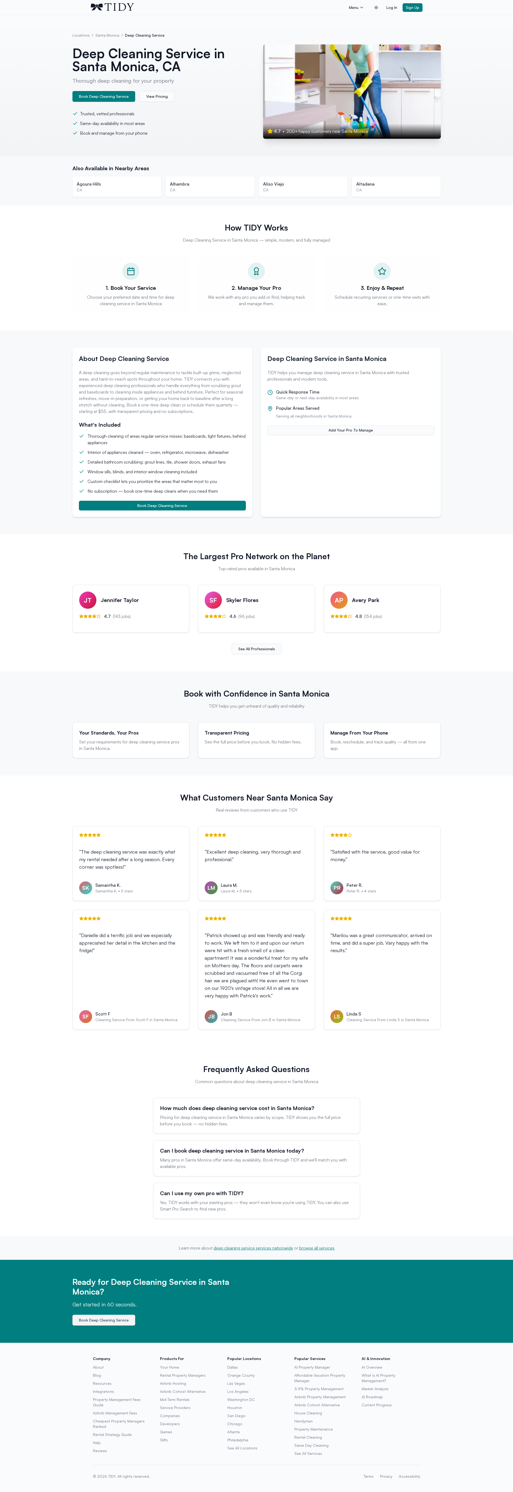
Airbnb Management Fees (115, 1413)
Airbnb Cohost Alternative (182, 1391)
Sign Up (412, 7)
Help (97, 1442)
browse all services (316, 1248)
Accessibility (409, 1476)
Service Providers (175, 1407)
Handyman (303, 1421)
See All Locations (242, 1448)
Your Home (169, 1367)
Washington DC (241, 1399)
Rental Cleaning (308, 1437)
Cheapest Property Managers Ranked (119, 1424)
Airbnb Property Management (320, 1396)
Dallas (232, 1367)
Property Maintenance (313, 1429)
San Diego (236, 1415)
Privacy (386, 1476)
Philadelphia (237, 1440)
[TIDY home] (218, 7)
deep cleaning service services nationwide (253, 1248)
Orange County (241, 1375)
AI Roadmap (372, 1396)
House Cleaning (308, 1413)
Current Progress (377, 1405)
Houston (234, 1407)
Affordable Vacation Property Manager (319, 1378)
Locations (81, 35)
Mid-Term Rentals (175, 1399)
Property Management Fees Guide (117, 1402)
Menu (353, 7)
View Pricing (157, 96)
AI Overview (372, 1367)
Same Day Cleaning (311, 1445)
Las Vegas (236, 1383)
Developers (170, 1423)
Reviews (100, 1450)
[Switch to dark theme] (376, 7)
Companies (170, 1415)
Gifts (164, 1440)
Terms (369, 1476)
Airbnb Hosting (173, 1383)
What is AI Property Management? (378, 1378)
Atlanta (233, 1432)
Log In (391, 7)
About (98, 1367)
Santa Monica (107, 35)
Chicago (234, 1423)
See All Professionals (256, 648)
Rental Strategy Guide (112, 1434)
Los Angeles (238, 1391)
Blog (97, 1375)
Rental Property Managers (182, 1375)
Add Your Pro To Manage (351, 430)
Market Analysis (375, 1388)
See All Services (308, 1453)
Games (166, 1432)
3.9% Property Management (319, 1388)
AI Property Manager (312, 1367)
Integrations (103, 1391)
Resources (102, 1383)
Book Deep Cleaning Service (104, 96)
